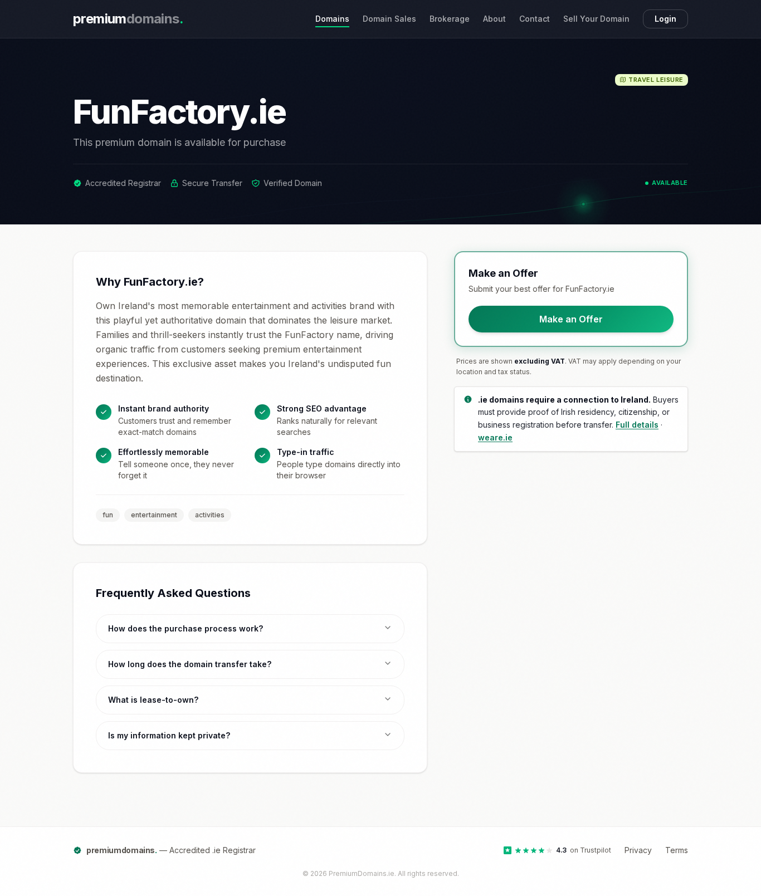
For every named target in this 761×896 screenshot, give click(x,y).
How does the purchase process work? (185, 628)
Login (665, 18)
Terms (676, 850)
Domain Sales (389, 18)
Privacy (638, 850)
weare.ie (495, 437)
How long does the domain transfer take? (189, 664)
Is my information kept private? (169, 735)
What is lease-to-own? (153, 699)
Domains (332, 18)
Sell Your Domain (596, 18)
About (494, 18)
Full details (637, 424)
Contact (534, 18)
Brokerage (450, 18)
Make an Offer (571, 319)
